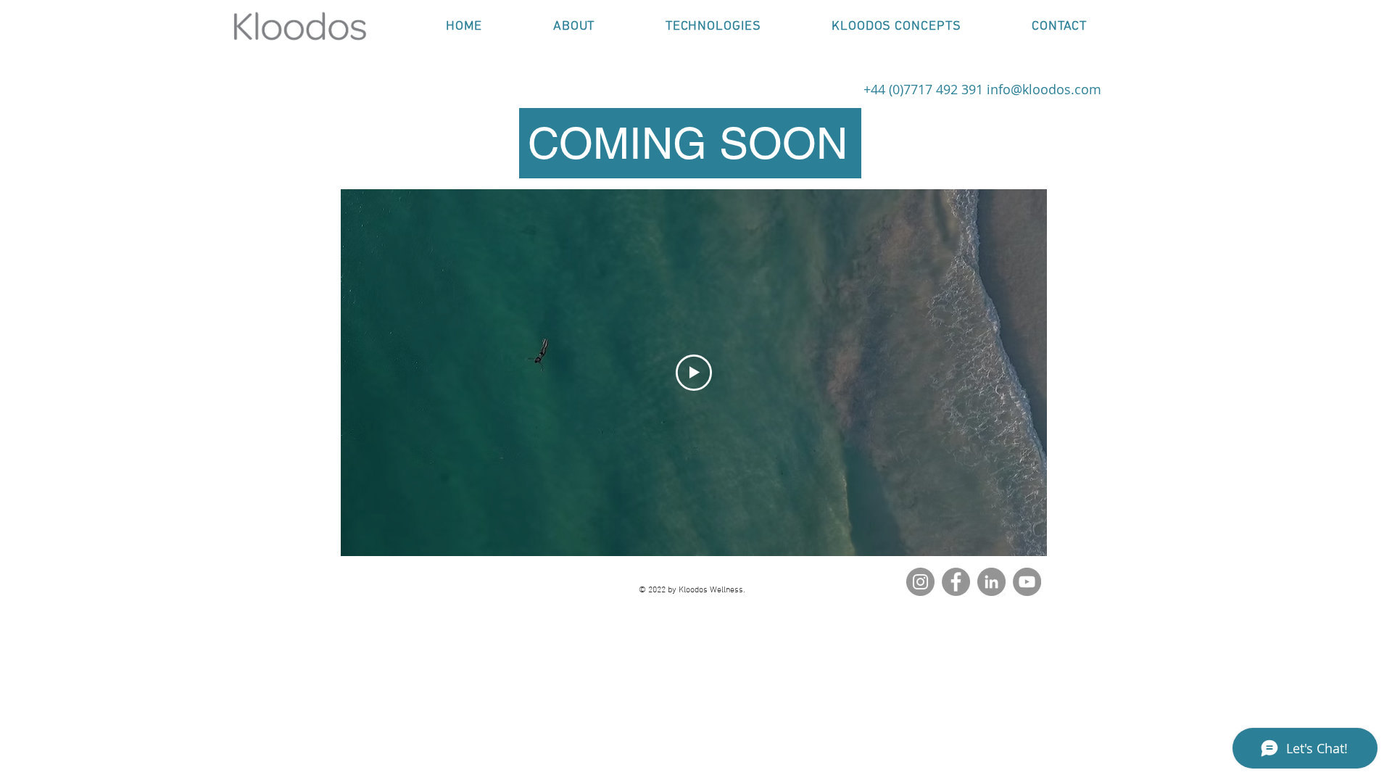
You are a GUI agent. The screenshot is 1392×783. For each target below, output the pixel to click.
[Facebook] (956, 582)
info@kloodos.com (1044, 89)
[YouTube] (1027, 582)
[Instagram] (920, 582)
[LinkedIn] (991, 582)
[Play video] (694, 373)
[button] (713, 26)
